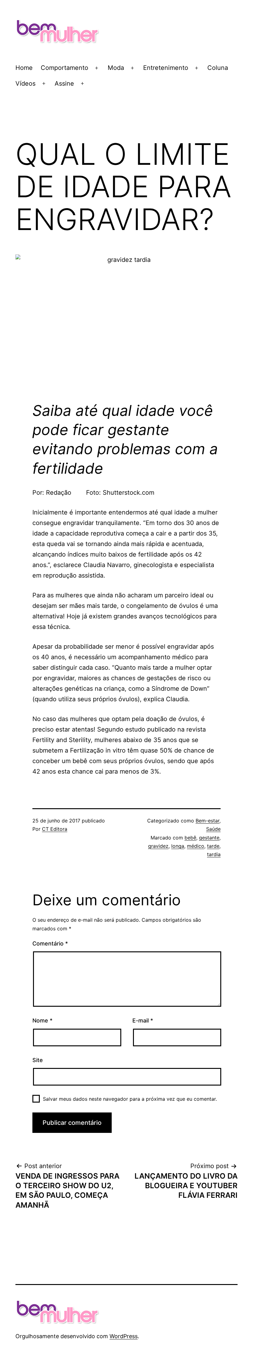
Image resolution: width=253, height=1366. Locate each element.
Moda (116, 67)
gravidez (158, 846)
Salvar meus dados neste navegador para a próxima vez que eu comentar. (130, 1099)
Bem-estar (207, 820)
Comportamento (64, 67)
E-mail (142, 1020)
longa (177, 846)
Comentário (50, 943)
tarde (213, 846)
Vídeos (25, 83)
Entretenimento (165, 67)
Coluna (217, 67)
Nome (42, 1020)
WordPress (124, 1336)
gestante (209, 838)
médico (195, 846)
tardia (214, 854)
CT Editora (54, 829)
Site (37, 1060)
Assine (64, 83)
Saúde (213, 829)
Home (24, 67)
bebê (190, 838)
